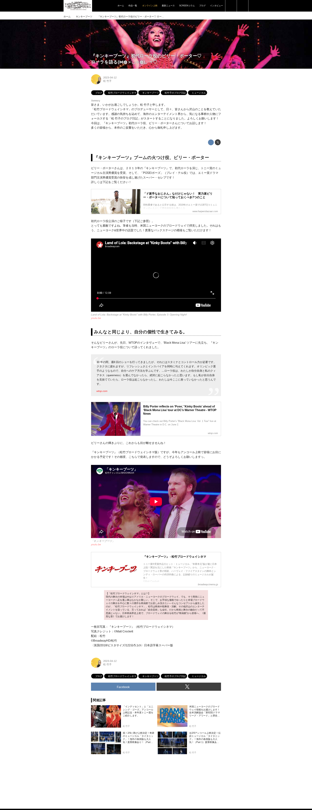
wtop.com (101, 391)
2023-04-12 (110, 77)
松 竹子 (107, 81)
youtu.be (96, 318)
